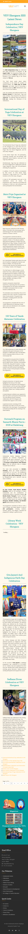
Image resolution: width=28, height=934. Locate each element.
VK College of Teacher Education (11, 893)
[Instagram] (19, 930)
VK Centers (5, 903)
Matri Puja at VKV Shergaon (10, 775)
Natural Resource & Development (11, 889)
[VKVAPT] (14, 6)
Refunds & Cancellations (9, 914)
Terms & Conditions (8, 910)
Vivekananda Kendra (8, 876)
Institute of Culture (7, 884)
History (5, 908)
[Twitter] (12, 930)
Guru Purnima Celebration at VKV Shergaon (13, 770)
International (6, 880)
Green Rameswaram (8, 891)
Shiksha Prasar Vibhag (8, 882)
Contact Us (6, 906)
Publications (6, 878)
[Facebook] (9, 930)
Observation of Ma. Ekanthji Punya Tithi (12, 760)
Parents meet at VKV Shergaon (10, 768)
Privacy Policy (6, 912)
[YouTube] (16, 930)
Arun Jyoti (5, 887)
